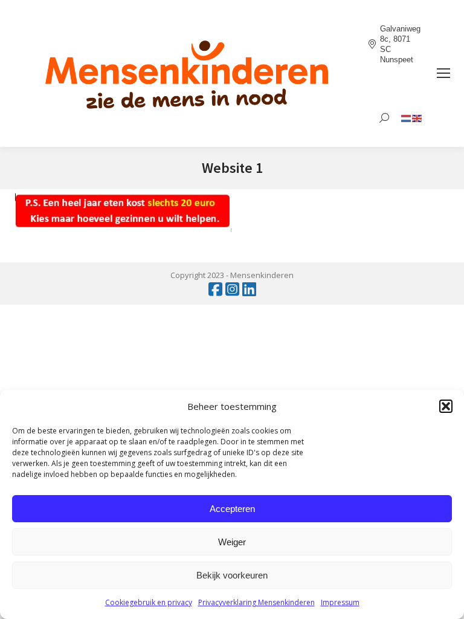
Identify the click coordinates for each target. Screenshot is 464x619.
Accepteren (232, 509)
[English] (417, 117)
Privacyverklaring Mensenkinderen (256, 602)
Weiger (232, 542)
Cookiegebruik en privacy (148, 602)
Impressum (340, 602)
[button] (446, 406)
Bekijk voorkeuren (232, 575)
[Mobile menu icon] (443, 73)
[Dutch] (406, 117)
